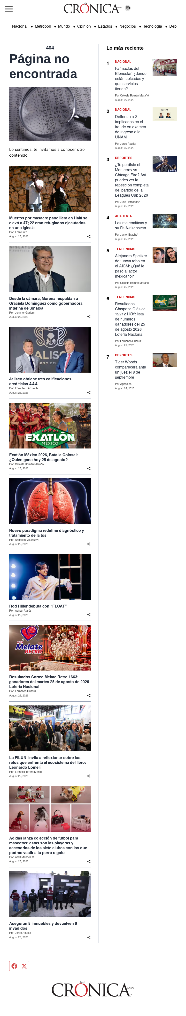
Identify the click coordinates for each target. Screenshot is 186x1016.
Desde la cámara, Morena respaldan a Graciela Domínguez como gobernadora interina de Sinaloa (46, 303)
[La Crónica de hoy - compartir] (89, 236)
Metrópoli (43, 26)
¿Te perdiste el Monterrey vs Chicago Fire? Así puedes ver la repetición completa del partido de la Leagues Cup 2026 (132, 180)
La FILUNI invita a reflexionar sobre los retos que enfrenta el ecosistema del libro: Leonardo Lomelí (47, 762)
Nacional (20, 26)
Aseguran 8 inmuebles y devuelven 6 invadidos (43, 926)
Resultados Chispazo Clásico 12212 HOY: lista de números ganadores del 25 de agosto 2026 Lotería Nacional (130, 319)
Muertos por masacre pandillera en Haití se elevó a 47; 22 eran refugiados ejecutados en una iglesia (48, 223)
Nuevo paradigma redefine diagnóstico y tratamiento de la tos (46, 533)
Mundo (64, 26)
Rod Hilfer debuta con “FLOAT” (38, 606)
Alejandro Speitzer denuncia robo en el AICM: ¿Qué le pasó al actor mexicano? (131, 266)
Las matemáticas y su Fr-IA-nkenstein (131, 225)
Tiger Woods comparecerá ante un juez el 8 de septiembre (130, 369)
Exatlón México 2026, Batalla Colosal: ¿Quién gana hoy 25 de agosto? (43, 457)
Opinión (84, 26)
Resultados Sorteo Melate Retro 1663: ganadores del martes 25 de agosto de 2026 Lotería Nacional (49, 681)
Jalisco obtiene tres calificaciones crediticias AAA (40, 381)
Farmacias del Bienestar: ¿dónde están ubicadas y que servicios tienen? (131, 78)
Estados (105, 26)
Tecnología (152, 26)
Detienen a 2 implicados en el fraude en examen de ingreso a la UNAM (130, 127)
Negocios (127, 26)
